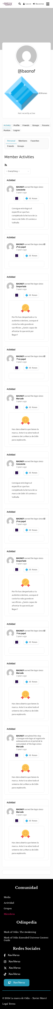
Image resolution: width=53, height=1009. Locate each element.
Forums (45, 125)
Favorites (35, 141)
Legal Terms (8, 1004)
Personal (11, 141)
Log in (28, 4)
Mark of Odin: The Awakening (20, 932)
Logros (16, 130)
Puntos (7, 130)
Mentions (23, 141)
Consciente (20, 190)
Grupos (8, 908)
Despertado (21, 286)
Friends (26, 125)
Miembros (9, 914)
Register (40, 4)
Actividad (9, 903)
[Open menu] (48, 4)
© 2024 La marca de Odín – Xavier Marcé (24, 998)
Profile (16, 125)
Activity (7, 125)
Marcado (20, 398)
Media (7, 897)
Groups (35, 125)
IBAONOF (20, 187)
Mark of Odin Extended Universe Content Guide (26, 939)
